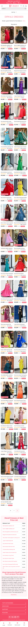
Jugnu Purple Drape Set (19, 96)
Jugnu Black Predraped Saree (19, 324)
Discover (5, 606)
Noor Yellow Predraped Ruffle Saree (20, 197)
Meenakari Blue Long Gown (20, 299)
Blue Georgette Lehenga (19, 248)
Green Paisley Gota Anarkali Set (20, 146)
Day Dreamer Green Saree (19, 172)
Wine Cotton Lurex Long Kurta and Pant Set (7, 223)
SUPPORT (5, 609)
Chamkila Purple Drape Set (20, 476)
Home (4, 625)
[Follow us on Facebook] (9, 617)
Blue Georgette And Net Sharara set (6, 70)
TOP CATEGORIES (7, 603)
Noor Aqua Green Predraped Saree (7, 273)
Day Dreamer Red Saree (6, 121)
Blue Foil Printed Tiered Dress (20, 223)
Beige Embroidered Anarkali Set (20, 70)
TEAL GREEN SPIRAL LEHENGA (6, 375)
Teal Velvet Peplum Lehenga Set (7, 400)
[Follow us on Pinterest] (18, 617)
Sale (24, 625)
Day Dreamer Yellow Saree (6, 425)
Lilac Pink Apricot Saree (19, 425)
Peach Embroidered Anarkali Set (7, 476)
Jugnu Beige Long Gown (6, 451)
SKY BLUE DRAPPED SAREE (6, 502)
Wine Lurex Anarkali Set (6, 324)
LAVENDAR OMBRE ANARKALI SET (6, 248)
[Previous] (10, 510)
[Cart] (23, 6)
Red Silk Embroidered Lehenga (18, 273)
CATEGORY (10, 625)
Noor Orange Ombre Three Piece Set (19, 400)
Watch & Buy (17, 625)
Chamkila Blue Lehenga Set (7, 146)
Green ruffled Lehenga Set (6, 349)
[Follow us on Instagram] (15, 617)
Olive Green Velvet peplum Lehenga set (6, 96)
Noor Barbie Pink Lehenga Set (7, 299)
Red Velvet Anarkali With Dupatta (6, 197)
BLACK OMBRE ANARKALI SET (20, 45)
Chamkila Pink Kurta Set (19, 451)
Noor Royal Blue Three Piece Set (20, 349)
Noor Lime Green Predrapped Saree (20, 375)
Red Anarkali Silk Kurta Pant (20, 121)
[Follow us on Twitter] (12, 617)
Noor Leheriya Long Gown (6, 172)
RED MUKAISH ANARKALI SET (6, 45)
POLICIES (5, 612)
